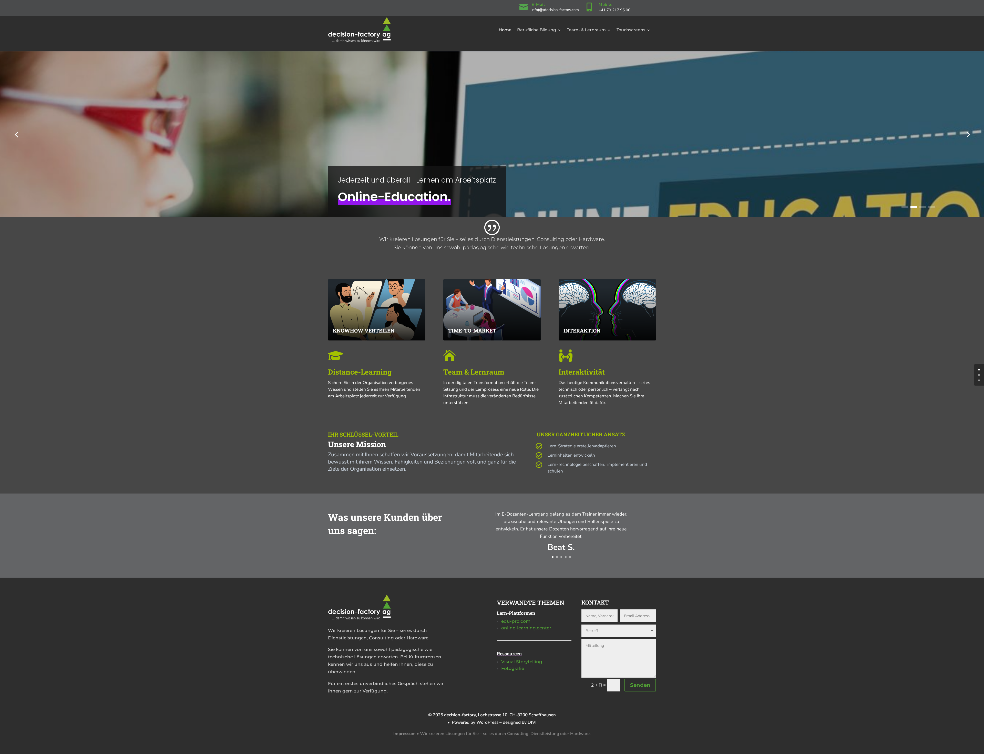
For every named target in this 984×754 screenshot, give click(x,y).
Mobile (605, 4)
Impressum (404, 734)
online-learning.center (526, 627)
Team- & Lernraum (586, 29)
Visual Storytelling (521, 661)
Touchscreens (631, 29)
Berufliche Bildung (536, 29)
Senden (640, 685)
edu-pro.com (515, 621)
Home (505, 29)
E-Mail (538, 4)
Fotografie (512, 668)
